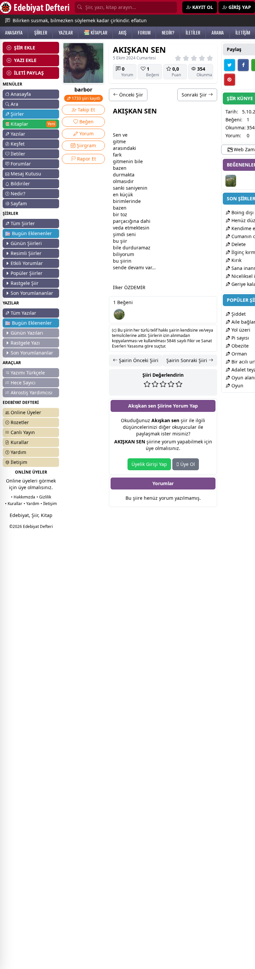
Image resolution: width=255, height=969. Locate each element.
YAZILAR (65, 32)
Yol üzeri (240, 330)
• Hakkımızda (23, 497)
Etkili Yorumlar (27, 263)
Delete (238, 244)
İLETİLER (193, 32)
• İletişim (49, 503)
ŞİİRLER (40, 32)
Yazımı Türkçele (28, 372)
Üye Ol (187, 464)
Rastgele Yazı (25, 343)
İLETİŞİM (242, 32)
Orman (238, 354)
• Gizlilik (44, 497)
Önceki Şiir (130, 95)
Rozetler (20, 422)
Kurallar (20, 442)
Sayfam (19, 203)
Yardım (18, 452)
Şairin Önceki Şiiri (138, 360)
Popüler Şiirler (26, 273)
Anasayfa (21, 94)
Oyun (236, 385)
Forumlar (21, 164)
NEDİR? (168, 32)
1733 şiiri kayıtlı (85, 98)
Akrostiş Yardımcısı (31, 392)
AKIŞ (123, 32)
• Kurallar (13, 503)
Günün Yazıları (27, 333)
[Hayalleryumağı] (119, 314)
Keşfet (18, 144)
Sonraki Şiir (195, 95)
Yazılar (18, 134)
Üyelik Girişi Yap (149, 464)
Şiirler (17, 114)
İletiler (18, 154)
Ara (14, 104)
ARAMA (218, 32)
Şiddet (238, 314)
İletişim (19, 462)
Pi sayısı (239, 338)
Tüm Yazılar (23, 313)
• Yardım (31, 503)
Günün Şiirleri (26, 243)
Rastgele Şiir (25, 283)
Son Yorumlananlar (32, 293)
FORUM (144, 32)
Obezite (239, 346)
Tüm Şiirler (23, 223)
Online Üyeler (26, 412)
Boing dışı (242, 212)
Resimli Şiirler (26, 253)
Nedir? (18, 193)
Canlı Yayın (23, 432)
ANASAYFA (14, 32)
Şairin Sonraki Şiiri (187, 360)
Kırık (235, 260)
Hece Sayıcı (23, 382)
